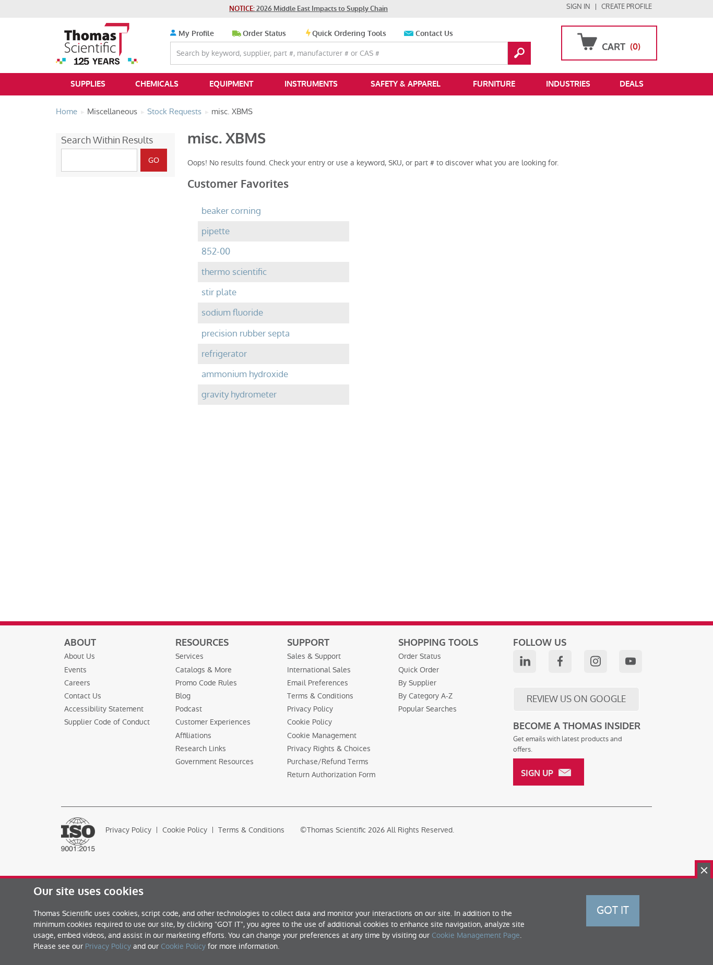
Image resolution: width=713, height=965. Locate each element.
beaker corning (231, 211)
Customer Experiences (213, 722)
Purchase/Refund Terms (328, 761)
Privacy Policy (310, 709)
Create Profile (626, 6)
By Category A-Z (425, 696)
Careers (77, 683)
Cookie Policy (309, 722)
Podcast (188, 709)
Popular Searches (427, 709)
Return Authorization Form (331, 774)
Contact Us (434, 34)
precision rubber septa (245, 334)
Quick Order (418, 670)
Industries (568, 84)
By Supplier (417, 683)
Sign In (578, 6)
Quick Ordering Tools (349, 34)
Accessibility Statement (104, 709)
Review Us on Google (576, 699)
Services (189, 656)
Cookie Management (321, 735)
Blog (183, 696)
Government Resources (214, 761)
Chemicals (157, 84)
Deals (632, 84)
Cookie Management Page (476, 935)
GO (519, 53)
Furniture (494, 84)
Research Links (200, 748)
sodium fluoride (232, 313)
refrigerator (224, 354)
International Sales (319, 670)
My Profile (195, 34)
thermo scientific (234, 272)
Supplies (87, 84)
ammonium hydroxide (244, 374)
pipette (215, 231)
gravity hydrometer (239, 395)
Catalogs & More (203, 670)
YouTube (630, 661)
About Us (79, 656)
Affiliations (193, 735)
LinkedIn (524, 661)
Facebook (560, 661)
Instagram (595, 661)
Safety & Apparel (406, 84)
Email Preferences (317, 683)
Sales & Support (314, 656)
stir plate (218, 292)
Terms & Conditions (320, 696)
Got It (613, 910)
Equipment (231, 84)
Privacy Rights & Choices (329, 748)
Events (75, 670)
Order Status (264, 34)
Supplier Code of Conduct (107, 722)
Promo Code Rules (206, 683)
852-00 (215, 252)
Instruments (311, 84)
